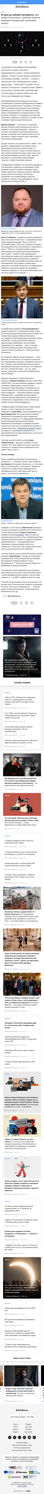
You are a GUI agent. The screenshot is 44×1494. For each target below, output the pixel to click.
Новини (15, 1424)
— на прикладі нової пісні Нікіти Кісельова (21, 782)
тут (26, 369)
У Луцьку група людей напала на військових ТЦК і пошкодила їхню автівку (21, 1346)
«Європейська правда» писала (29, 428)
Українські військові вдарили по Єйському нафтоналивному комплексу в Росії (21, 742)
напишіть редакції (22, 1486)
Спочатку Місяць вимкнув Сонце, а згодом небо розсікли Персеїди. (21, 1289)
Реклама (28, 1429)
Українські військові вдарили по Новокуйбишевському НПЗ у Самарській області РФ (20, 1039)
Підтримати (22, 2)
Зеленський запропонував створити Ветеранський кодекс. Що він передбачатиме (18, 729)
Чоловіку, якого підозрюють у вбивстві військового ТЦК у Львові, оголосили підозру (20, 877)
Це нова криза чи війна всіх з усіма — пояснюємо (22, 1102)
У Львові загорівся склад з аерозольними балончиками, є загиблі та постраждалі (21, 853)
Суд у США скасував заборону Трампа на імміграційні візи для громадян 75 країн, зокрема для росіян (20, 715)
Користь (15, 1429)
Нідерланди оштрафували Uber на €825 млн (20, 1309)
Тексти (15, 1427)
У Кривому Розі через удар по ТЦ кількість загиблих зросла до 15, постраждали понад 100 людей (21, 1247)
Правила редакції (22, 1442)
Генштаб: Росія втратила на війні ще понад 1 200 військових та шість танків (21, 1221)
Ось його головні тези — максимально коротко (21, 1392)
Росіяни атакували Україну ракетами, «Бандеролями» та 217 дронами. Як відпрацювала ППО (19, 1208)
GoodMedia (19, 535)
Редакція (28, 1424)
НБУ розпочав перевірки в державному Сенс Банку (20, 1321)
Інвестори (28, 1427)
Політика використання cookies (22, 1450)
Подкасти (16, 1432)
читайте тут (25, 402)
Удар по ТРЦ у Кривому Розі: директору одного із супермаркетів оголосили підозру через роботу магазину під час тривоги (20, 701)
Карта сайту (28, 1432)
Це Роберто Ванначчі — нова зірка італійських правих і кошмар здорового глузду (22, 1002)
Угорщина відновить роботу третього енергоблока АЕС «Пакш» (19, 842)
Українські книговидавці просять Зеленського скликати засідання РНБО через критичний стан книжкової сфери (20, 1333)
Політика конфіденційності (22, 1448)
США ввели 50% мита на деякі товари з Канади (20, 1052)
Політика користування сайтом (22, 1445)
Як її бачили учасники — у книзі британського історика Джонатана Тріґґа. (22, 821)
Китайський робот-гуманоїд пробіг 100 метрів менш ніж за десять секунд (20, 864)
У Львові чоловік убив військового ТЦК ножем (20, 1063)
